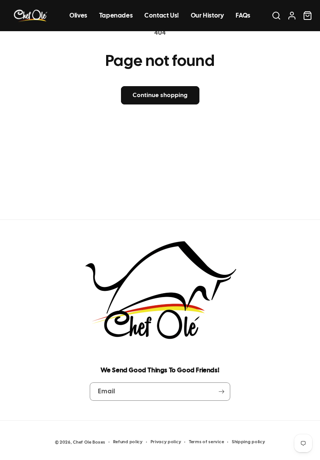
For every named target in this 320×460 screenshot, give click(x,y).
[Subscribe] (221, 391)
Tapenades (116, 15)
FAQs (243, 15)
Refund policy (128, 441)
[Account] (292, 15)
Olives (78, 15)
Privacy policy (166, 441)
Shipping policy (248, 441)
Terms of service (206, 441)
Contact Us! (161, 15)
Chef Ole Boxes (89, 442)
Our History (207, 15)
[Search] (276, 15)
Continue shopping (160, 95)
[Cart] (307, 15)
